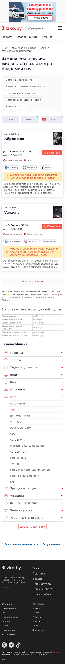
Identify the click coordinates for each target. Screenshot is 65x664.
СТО (4, 47)
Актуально (38, 604)
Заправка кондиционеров (23, 99)
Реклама (38, 573)
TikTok (48, 167)
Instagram (32, 167)
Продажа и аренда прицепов (30, 469)
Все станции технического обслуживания (32, 544)
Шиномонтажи (20, 415)
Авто (4, 612)
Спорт (36, 625)
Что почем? (8, 634)
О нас (36, 568)
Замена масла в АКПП (21, 79)
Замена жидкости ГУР (20, 93)
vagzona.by (14, 241)
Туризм (36, 612)
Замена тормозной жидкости (25, 86)
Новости (7, 37)
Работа (36, 617)
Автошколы (17, 439)
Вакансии (39, 578)
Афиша (6, 621)
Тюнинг (15, 463)
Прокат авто (18, 457)
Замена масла (15, 106)
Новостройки (42, 594)
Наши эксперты (43, 589)
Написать (51, 241)
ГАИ (12, 481)
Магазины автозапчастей (27, 445)
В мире (36, 621)
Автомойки (17, 403)
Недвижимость (10, 608)
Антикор (15, 421)
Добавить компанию (32, 526)
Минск (36, 608)
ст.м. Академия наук (24, 47)
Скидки (34, 37)
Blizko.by (55, 652)
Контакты (6, 587)
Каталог (21, 37)
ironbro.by (13, 167)
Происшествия (10, 617)
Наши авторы (41, 584)
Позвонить (53, 152)
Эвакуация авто (20, 427)
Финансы (7, 604)
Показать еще (30, 281)
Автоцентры (18, 451)
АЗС (12, 433)
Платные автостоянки (24, 475)
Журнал (47, 37)
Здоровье (38, 630)
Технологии (8, 630)
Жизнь (5, 625)
